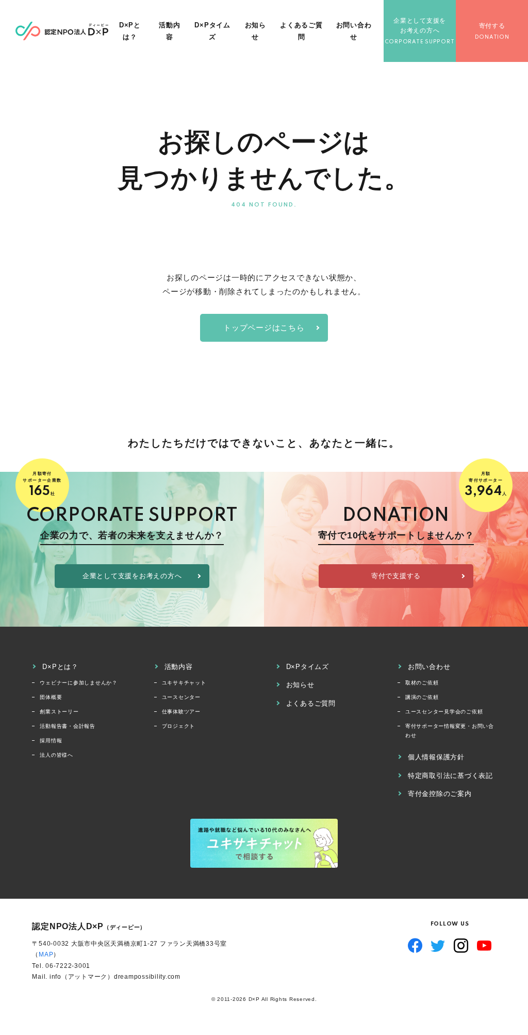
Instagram (461, 946)
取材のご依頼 (422, 683)
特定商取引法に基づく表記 (450, 775)
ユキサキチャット (184, 683)
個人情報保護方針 (436, 757)
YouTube (484, 946)
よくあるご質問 (301, 31)
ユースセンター (181, 697)
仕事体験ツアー (181, 711)
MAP (46, 954)
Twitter (438, 946)
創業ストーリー (59, 711)
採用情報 (51, 740)
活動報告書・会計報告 (67, 726)
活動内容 (169, 31)
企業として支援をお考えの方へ (419, 25)
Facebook (415, 946)
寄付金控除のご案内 (440, 794)
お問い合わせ (354, 31)
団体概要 (51, 697)
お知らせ (255, 31)
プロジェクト (178, 726)
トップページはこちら (264, 327)
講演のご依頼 (422, 697)
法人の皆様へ (56, 755)
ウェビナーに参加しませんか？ (79, 683)
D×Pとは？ (130, 31)
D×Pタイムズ (212, 31)
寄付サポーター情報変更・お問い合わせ (449, 730)
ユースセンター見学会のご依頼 (444, 711)
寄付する (492, 25)
